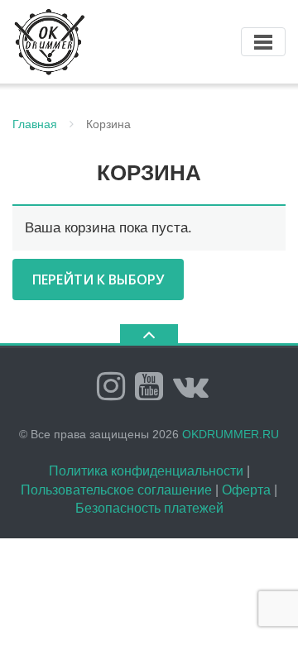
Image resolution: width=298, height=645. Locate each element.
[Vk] (191, 386)
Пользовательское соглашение (116, 490)
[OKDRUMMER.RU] (51, 41)
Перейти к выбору (98, 279)
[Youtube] (149, 386)
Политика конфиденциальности (146, 471)
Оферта (246, 490)
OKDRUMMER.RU (230, 434)
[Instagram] (111, 386)
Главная (34, 124)
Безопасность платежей (149, 508)
